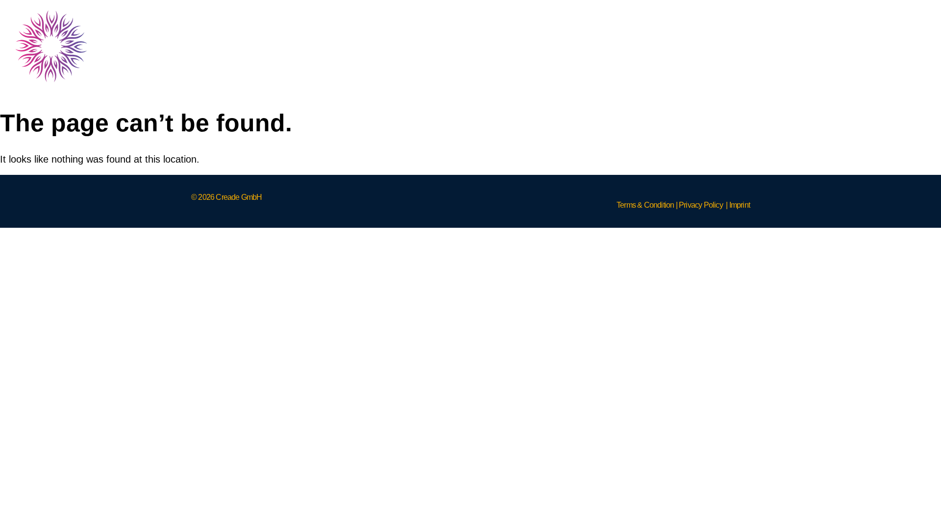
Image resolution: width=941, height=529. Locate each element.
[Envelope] (911, 46)
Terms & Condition (645, 205)
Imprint (739, 205)
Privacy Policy (701, 205)
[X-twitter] (875, 46)
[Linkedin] (838, 46)
